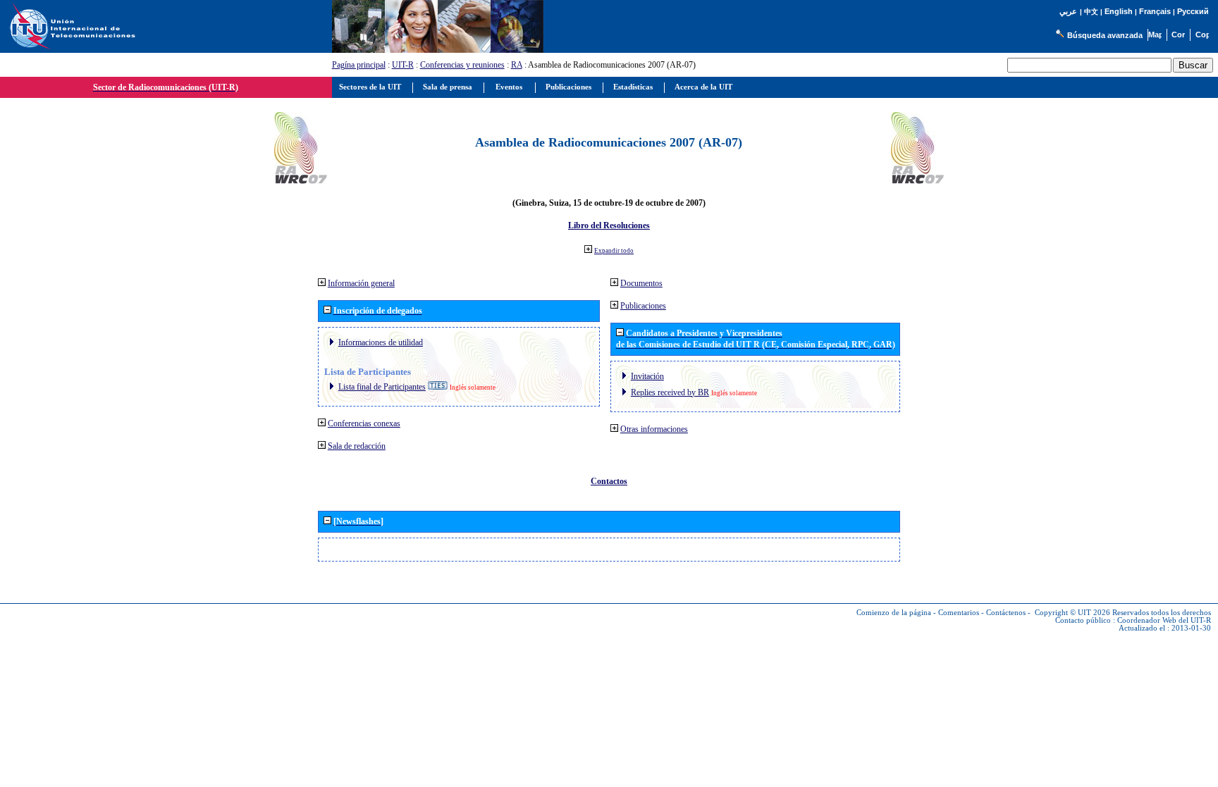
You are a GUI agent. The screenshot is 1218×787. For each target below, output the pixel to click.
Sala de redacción (357, 446)
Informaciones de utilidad (380, 342)
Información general (361, 283)
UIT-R (403, 65)
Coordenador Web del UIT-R (1164, 620)
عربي (1068, 12)
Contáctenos (1006, 612)
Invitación (647, 376)
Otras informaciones (654, 429)
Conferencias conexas (364, 423)
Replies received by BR (670, 392)
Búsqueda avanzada (1105, 35)
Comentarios (958, 612)
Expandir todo (614, 250)
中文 (1091, 12)
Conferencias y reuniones (462, 65)
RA (516, 65)
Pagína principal (359, 65)
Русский (1193, 11)
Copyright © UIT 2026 (1072, 612)
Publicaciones (643, 306)
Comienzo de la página (893, 612)
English (1119, 11)
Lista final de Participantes (382, 387)
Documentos (641, 283)
